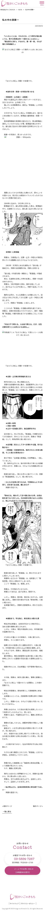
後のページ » (38, 806)
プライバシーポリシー (28, 903)
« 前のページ (7, 806)
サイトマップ (14, 903)
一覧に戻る (7, 811)
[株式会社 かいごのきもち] (14, 4)
